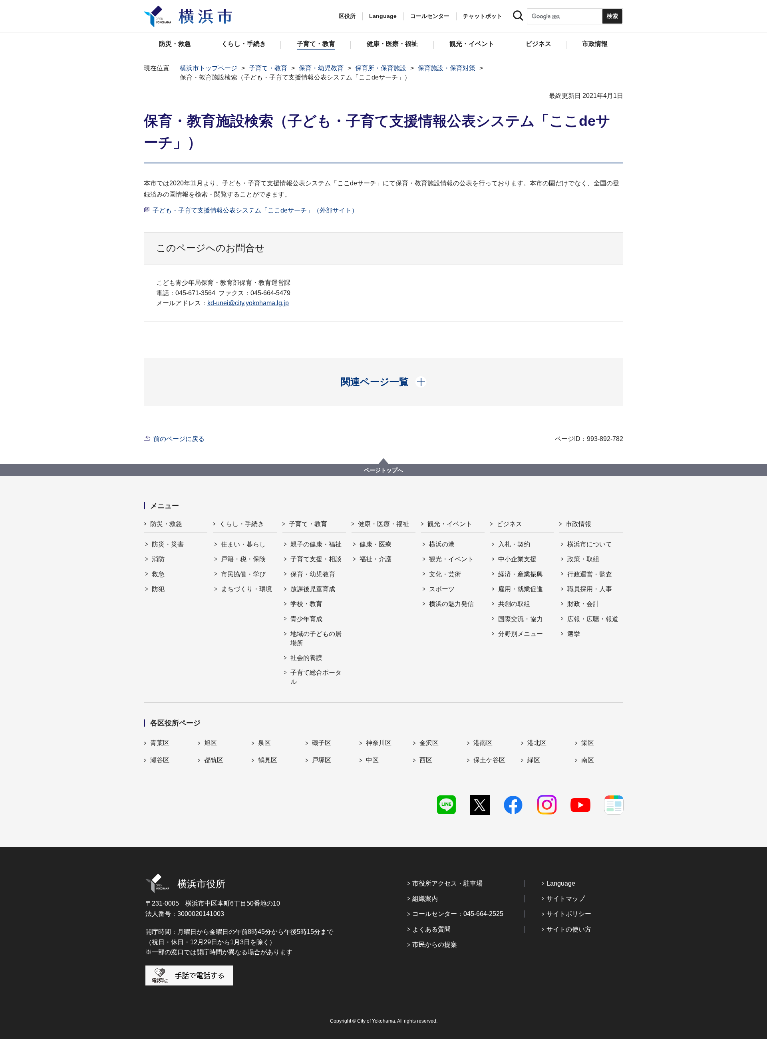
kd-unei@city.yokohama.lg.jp (248, 303)
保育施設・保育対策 (446, 68)
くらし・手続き (241, 523)
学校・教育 (306, 603)
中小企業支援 (517, 559)
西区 (425, 760)
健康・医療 (375, 544)
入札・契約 (514, 544)
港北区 (536, 742)
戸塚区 (321, 760)
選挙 (573, 633)
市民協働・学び (243, 574)
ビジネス (509, 523)
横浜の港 (442, 544)
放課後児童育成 (312, 589)
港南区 (483, 742)
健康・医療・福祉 (383, 523)
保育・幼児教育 (321, 68)
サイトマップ (565, 898)
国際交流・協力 (520, 619)
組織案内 (425, 898)
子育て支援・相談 (316, 559)
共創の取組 (514, 603)
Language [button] (383, 16)
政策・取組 (583, 559)
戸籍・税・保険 (243, 559)
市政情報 (578, 523)
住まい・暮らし (243, 544)
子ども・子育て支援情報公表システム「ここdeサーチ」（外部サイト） (255, 210)
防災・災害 (168, 544)
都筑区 (213, 760)
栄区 (587, 742)
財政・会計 (583, 603)
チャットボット (482, 16)
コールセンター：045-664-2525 (457, 913)
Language (560, 883)
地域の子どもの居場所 (316, 638)
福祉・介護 (375, 559)
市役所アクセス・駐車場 (447, 883)
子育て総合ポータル (316, 677)
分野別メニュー (520, 633)
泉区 (264, 742)
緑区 (533, 760)
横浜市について (589, 544)
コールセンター (429, 16)
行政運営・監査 (589, 574)
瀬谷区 (159, 760)
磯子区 (321, 742)
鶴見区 (267, 760)
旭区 (210, 742)
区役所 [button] (347, 16)
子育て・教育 (268, 68)
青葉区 (159, 742)
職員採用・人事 (589, 589)
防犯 (158, 589)
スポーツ (442, 589)
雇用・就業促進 (520, 589)
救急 (158, 574)
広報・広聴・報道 (592, 619)
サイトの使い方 (568, 929)
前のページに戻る (179, 438)
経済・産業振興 (520, 574)
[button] (384, 381)
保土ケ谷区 (489, 760)
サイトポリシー (568, 913)
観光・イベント (449, 523)
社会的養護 (306, 657)
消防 (158, 559)
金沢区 (429, 742)
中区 (372, 760)
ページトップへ (383, 470)
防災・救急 (166, 523)
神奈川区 (378, 742)
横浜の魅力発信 (451, 603)
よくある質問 (431, 929)
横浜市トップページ (208, 68)
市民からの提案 (434, 944)
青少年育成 (306, 619)
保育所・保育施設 (380, 68)
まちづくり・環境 (246, 589)
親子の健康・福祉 (316, 544)
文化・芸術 (445, 574)
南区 (587, 760)
